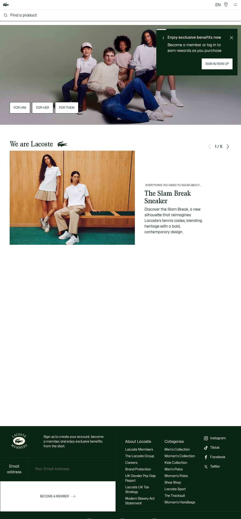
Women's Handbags (180, 502)
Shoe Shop (173, 482)
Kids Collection (176, 462)
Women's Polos (176, 475)
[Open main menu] (235, 4)
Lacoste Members (139, 449)
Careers (131, 462)
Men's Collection (177, 449)
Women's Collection (180, 456)
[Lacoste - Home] (6, 5)
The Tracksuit (175, 495)
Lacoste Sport (175, 489)
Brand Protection (138, 469)
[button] (226, 4)
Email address (14, 469)
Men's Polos (174, 469)
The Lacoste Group (139, 456)
